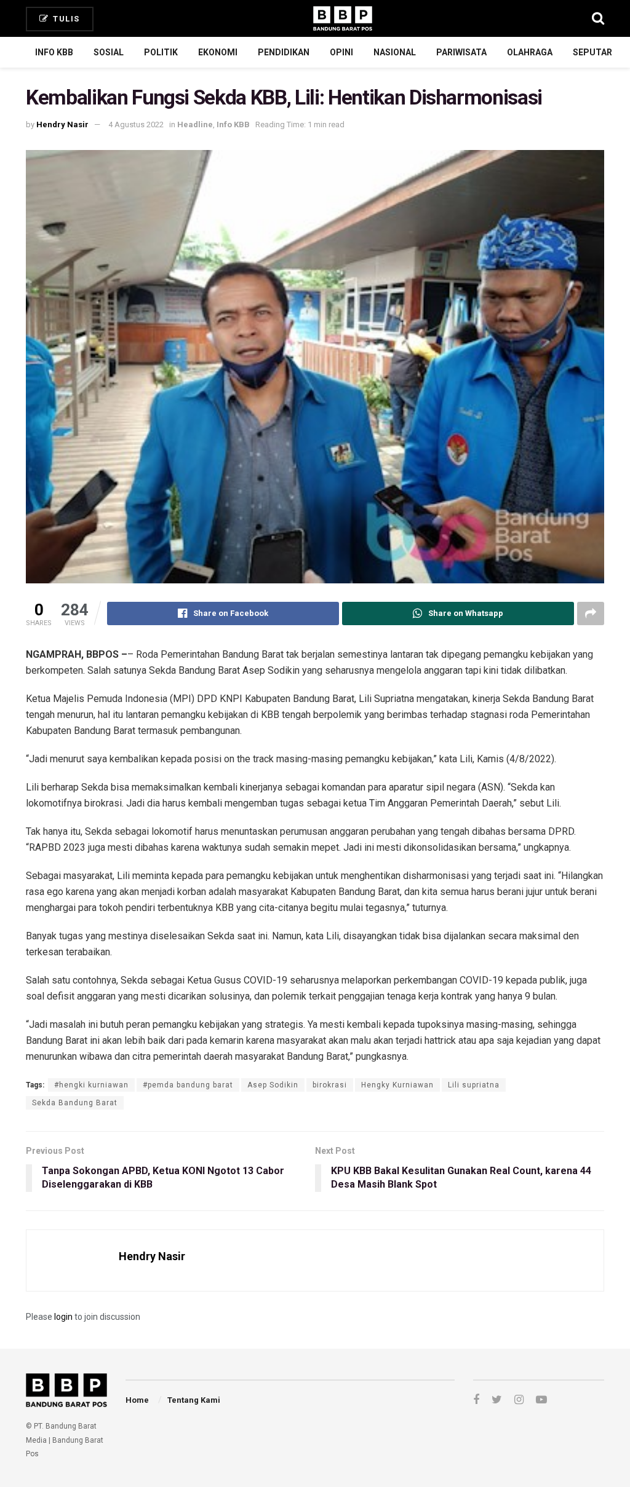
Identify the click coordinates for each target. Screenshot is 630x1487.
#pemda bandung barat (188, 1085)
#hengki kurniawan (91, 1085)
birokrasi (330, 1085)
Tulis (65, 18)
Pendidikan (283, 52)
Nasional (394, 52)
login (63, 1317)
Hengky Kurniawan (397, 1085)
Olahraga (529, 52)
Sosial (109, 52)
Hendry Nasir (62, 124)
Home (137, 1400)
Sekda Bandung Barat (75, 1102)
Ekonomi (217, 52)
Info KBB (54, 52)
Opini (341, 52)
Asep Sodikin (272, 1085)
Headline (195, 124)
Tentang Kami (193, 1400)
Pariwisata (461, 52)
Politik (161, 52)
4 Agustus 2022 (136, 124)
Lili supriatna (474, 1085)
